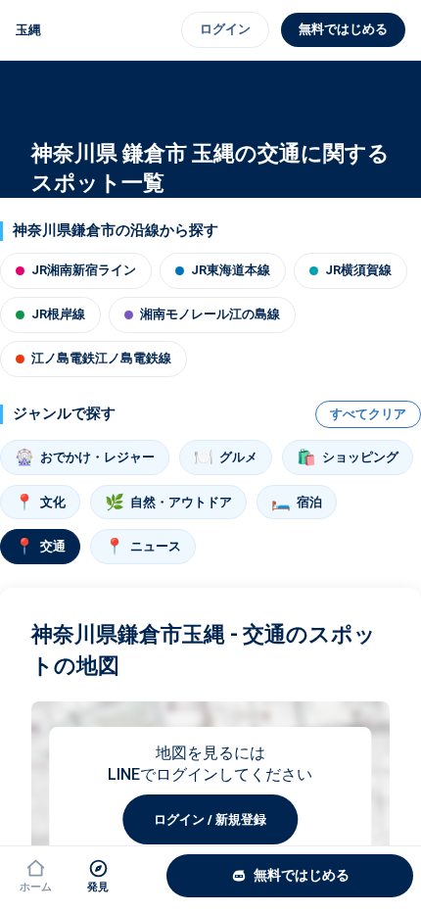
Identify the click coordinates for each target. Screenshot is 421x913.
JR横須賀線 (358, 270)
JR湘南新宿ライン (83, 270)
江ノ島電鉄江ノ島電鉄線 (101, 358)
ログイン (225, 29)
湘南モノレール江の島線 (210, 314)
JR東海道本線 (230, 270)
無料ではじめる (343, 29)
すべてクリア (368, 414)
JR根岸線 (58, 314)
